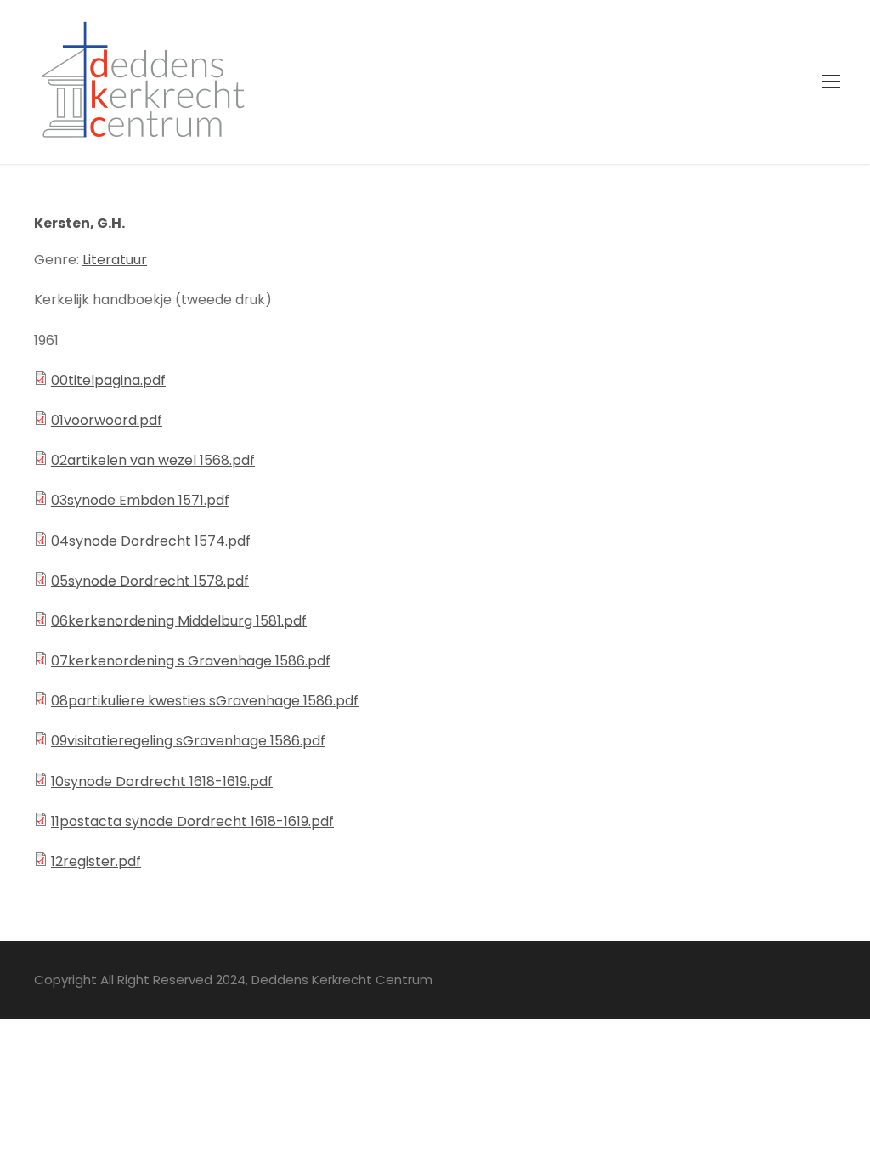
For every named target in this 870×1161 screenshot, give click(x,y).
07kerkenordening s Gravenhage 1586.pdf (190, 661)
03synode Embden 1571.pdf (140, 500)
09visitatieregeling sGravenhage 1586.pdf (188, 740)
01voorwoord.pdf (106, 420)
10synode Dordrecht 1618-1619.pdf (162, 781)
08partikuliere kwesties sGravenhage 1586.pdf (205, 701)
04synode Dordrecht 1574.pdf (151, 541)
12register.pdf (96, 861)
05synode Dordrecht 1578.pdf (150, 581)
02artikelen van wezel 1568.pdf (153, 460)
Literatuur (114, 259)
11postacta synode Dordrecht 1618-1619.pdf (192, 821)
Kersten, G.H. (79, 223)
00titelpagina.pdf (108, 380)
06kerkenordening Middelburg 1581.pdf (179, 621)
